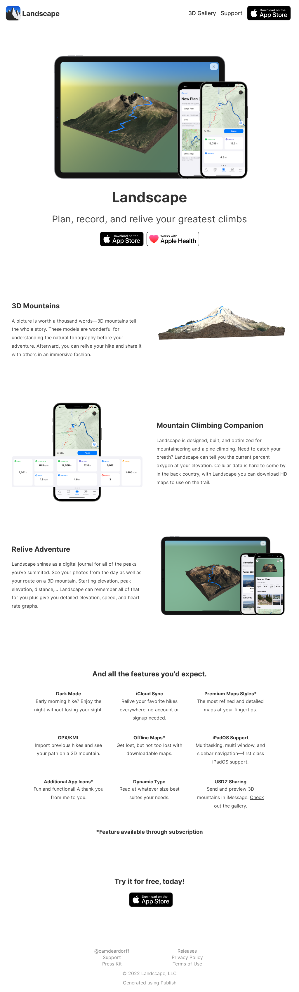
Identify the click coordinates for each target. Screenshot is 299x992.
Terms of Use (187, 964)
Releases (187, 951)
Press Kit (112, 964)
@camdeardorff (111, 951)
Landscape (41, 13)
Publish (168, 983)
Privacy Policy (187, 957)
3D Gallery (202, 13)
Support (231, 13)
